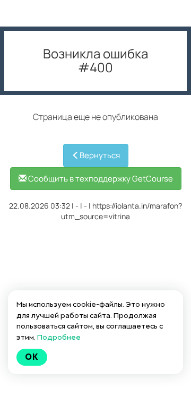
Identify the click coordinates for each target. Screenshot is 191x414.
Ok (32, 357)
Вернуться (100, 155)
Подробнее (59, 337)
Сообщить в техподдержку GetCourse (100, 178)
